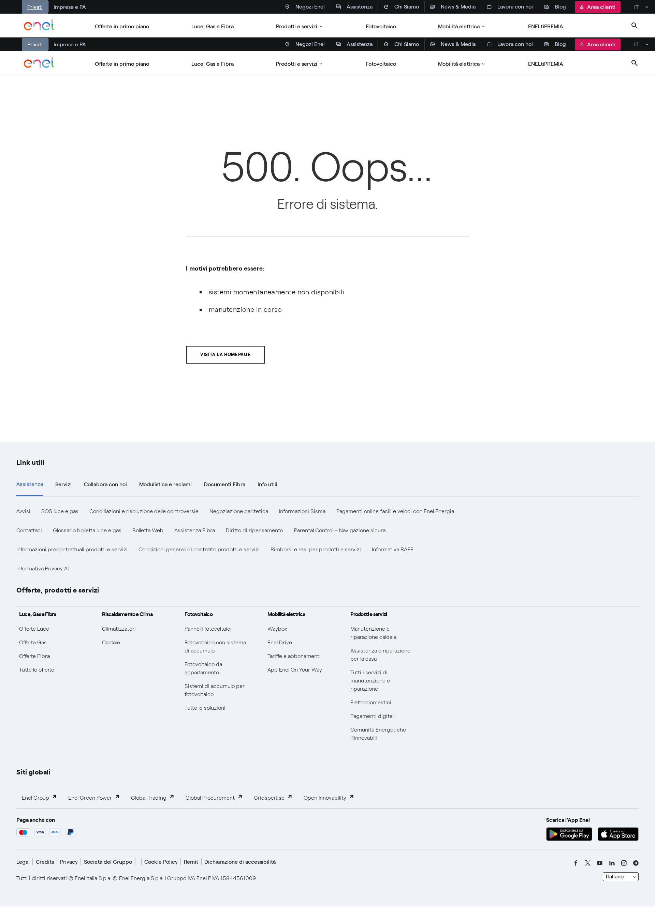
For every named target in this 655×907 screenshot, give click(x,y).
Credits (45, 862)
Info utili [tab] (267, 484)
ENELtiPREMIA (545, 26)
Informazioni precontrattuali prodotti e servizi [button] (72, 549)
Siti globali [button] (33, 771)
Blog (560, 7)
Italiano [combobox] (615, 876)
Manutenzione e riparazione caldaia (373, 633)
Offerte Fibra (34, 656)
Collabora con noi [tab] (105, 484)
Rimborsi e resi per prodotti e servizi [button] (316, 549)
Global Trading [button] (148, 798)
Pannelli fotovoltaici (208, 629)
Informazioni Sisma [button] (302, 511)
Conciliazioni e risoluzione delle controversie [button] (144, 511)
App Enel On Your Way (294, 669)
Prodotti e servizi (296, 26)
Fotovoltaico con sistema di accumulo (215, 646)
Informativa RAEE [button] (392, 549)
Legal (23, 862)
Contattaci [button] (29, 530)
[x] (588, 863)
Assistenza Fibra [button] (194, 530)
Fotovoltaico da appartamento (203, 668)
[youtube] (599, 863)
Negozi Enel (310, 7)
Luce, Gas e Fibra (212, 26)
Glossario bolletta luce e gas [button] (87, 530)
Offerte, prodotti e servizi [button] (57, 589)
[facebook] (576, 863)
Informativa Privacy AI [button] (42, 568)
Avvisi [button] (23, 511)
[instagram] (624, 863)
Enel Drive (279, 642)
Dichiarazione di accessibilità (240, 862)
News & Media (458, 7)
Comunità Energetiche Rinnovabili (378, 733)
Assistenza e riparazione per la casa (380, 654)
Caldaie (111, 642)
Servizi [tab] (63, 484)
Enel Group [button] (35, 798)
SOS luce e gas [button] (59, 511)
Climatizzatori (119, 629)
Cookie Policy (161, 862)
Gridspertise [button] (269, 798)
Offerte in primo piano (122, 26)
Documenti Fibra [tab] (224, 484)
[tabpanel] (327, 540)
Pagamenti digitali (372, 716)
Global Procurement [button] (210, 798)
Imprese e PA (70, 7)
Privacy (69, 862)
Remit (191, 862)
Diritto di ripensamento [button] (254, 530)
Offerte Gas (33, 642)
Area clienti (601, 7)
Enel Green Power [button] (90, 798)
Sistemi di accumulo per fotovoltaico (215, 690)
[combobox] (621, 876)
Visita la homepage (225, 354)
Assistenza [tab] (29, 484)
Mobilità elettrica (459, 26)
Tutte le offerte (36, 669)
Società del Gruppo (108, 862)
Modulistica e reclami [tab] (165, 484)
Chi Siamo (406, 7)
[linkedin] (612, 863)
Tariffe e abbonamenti (294, 656)
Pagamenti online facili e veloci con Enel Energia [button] (395, 511)
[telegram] (636, 863)
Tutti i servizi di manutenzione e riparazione (370, 680)
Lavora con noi (515, 7)
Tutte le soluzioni (205, 708)
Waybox (277, 629)
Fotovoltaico (381, 26)
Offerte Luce (34, 629)
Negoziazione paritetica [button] (238, 511)
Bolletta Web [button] (147, 530)
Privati (35, 7)
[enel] (39, 25)
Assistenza (360, 7)
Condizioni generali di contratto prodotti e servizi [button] (199, 549)
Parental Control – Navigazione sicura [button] (339, 530)
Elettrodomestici (370, 702)
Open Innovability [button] (325, 798)
